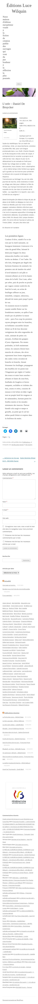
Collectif (5, 627)
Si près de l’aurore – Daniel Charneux (14, 739)
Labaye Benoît (28, 666)
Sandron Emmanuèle (9, 692)
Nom (5, 502)
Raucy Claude (30, 684)
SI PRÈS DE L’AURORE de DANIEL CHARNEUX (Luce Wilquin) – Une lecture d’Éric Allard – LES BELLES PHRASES (18, 852)
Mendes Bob (6, 681)
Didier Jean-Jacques (8, 642)
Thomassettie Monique (10, 700)
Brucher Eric (6, 619)
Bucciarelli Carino (16, 619)
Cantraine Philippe (28, 619)
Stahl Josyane (7, 697)
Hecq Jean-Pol (22, 658)
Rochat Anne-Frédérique (10, 687)
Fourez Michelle (7, 653)
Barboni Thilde (13, 608)
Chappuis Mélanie (26, 621)
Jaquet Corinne (7, 663)
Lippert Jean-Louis (19, 674)
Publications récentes (11, 713)
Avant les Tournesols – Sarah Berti (13, 769)
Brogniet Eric (25, 616)
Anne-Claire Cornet (17, 606)
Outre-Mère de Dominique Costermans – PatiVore (18, 903)
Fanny (4, 921)
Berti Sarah (6, 616)
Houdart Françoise (8, 661)
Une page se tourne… (9, 585)
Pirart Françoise (21, 684)
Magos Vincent (7, 679)
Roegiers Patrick (24, 687)
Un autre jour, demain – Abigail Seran (14, 753)
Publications (26, 442)
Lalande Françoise (22, 668)
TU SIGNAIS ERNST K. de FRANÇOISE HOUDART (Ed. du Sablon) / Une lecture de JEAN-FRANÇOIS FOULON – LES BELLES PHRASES (19, 826)
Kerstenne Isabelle (17, 666)
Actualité (7, 581)
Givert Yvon (16, 653)
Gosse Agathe (7, 655)
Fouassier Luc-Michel (9, 650)
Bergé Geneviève (8, 614)
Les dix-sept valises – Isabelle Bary (13, 725)
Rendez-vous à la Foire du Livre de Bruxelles (16, 589)
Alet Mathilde (16, 603)
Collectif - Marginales (14, 627)
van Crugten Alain (27, 702)
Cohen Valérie (27, 624)
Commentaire (8, 478)
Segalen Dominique (9, 695)
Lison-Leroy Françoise (9, 676)
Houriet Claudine (20, 661)
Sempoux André (21, 695)
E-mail (5, 510)
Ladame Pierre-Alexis (9, 668)
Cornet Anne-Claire (8, 632)
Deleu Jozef (18, 640)
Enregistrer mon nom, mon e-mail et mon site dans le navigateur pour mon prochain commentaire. (19, 529)
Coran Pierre (22, 629)
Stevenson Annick (17, 697)
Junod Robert (7, 666)
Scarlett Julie (6, 954)
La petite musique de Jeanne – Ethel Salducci (16, 763)
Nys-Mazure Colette (9, 684)
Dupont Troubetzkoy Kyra (11, 645)
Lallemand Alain (7, 671)
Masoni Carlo (28, 679)
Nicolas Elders (7, 936)
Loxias (5, 908)
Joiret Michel (26, 663)
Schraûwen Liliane (22, 692)
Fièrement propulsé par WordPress (13, 1000)
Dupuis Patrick (24, 645)
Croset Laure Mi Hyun (20, 634)
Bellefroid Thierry (8, 611)
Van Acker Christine (15, 702)
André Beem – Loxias (16, 908)
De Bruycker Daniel (18, 445)
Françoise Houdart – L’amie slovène (24, 822)
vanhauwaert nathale (9, 949)
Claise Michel (18, 624)
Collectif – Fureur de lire (10, 629)
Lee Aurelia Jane (27, 671)
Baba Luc (5, 608)
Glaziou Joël (24, 653)
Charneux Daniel (8, 624)
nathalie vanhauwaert (9, 893)
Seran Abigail (30, 695)
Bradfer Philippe (15, 616)
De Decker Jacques (8, 640)
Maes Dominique (22, 676)
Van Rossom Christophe (10, 705)
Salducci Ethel (7, 689)
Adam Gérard (7, 603)
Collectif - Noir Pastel (28, 627)
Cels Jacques (16, 621)
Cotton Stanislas (8, 634)
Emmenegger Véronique (10, 647)
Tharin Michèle (28, 697)
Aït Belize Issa (28, 606)
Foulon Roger (20, 650)
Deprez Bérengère (28, 640)
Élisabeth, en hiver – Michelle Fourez (14, 749)
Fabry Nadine (23, 647)
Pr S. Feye (6, 967)
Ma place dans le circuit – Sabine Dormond (16, 732)
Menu (19, 84)
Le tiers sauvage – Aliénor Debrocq (13, 721)
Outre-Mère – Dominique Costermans (18, 906)
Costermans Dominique (22, 632)
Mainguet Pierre (18, 679)
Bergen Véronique (19, 611)
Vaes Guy (5, 702)
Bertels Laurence (27, 614)
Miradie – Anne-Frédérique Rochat (13, 728)
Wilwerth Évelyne (23, 705)
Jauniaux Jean (17, 663)
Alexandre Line (25, 603)
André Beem (6, 606)
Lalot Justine (17, 671)
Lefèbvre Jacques (8, 674)
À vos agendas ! (7, 595)
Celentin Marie (7, 621)
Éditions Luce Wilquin (19, 8)
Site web (6, 518)
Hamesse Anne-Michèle (10, 658)
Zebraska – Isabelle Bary (20, 878)
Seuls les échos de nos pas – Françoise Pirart (16, 743)
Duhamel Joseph (20, 642)
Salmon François (17, 689)
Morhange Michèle (27, 681)
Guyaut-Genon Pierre (18, 655)
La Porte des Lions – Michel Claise (13, 717)
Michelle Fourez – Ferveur (24, 987)
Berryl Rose (17, 614)
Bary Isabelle (23, 608)
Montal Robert (15, 681)
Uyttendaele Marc (23, 700)
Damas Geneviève (8, 637)
